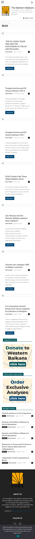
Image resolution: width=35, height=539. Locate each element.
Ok (18, 536)
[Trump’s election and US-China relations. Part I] (17, 126)
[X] (20, 524)
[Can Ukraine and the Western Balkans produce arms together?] (17, 212)
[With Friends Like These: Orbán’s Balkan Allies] (17, 171)
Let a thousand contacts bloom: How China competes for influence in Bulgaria (17, 308)
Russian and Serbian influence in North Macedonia (15, 423)
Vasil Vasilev (8, 52)
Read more (10, 68)
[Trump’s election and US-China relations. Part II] (17, 82)
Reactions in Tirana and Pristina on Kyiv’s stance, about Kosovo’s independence (16, 446)
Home (3, 23)
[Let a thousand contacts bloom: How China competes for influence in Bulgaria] (17, 303)
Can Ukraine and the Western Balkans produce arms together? (16, 218)
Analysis (5, 427)
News (4, 416)
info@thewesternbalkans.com (21, 511)
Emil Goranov (10, 416)
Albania (4, 451)
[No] (33, 532)
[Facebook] (15, 524)
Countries (5, 463)
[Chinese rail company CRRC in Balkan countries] (17, 259)
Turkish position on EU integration (16, 413)
